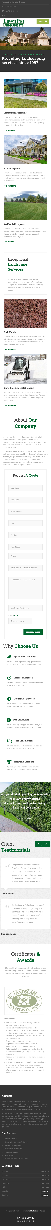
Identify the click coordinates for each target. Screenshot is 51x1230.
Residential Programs (14, 224)
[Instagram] (5, 15)
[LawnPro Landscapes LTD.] (14, 22)
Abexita (43, 1211)
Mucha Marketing (31, 1211)
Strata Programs (12, 168)
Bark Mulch (10, 332)
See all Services (25, 818)
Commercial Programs (15, 112)
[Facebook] (3, 15)
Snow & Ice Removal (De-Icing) (19, 387)
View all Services (11, 1139)
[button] (7, 34)
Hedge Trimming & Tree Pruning (16, 1159)
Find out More (10, 130)
